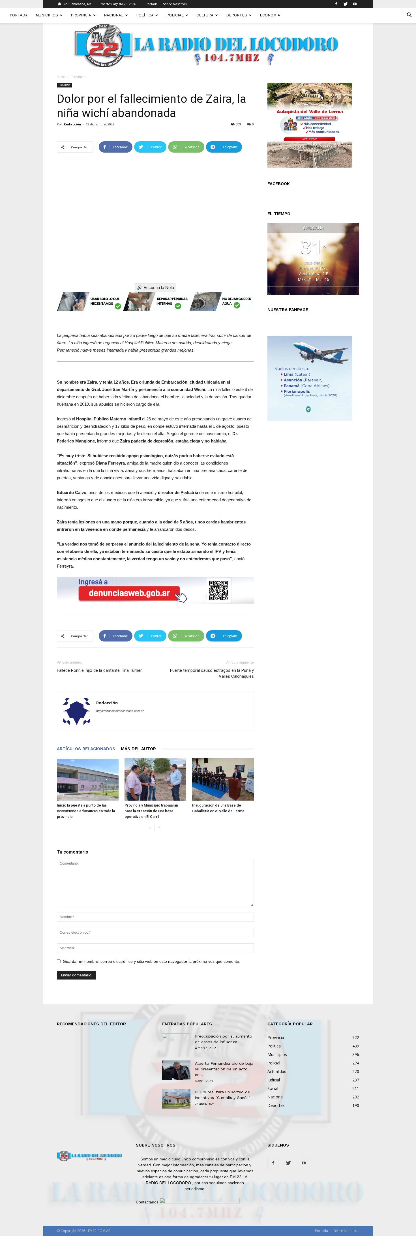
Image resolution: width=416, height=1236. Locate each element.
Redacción (72, 124)
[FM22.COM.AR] (208, 45)
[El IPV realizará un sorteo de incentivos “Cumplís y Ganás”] (176, 1099)
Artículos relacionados (86, 748)
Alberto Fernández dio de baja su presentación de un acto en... (224, 1069)
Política (145, 15)
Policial (175, 15)
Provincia (81, 15)
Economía (270, 15)
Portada (152, 4)
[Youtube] (355, 4)
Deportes (236, 15)
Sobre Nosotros (174, 4)
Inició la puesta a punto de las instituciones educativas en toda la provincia (86, 811)
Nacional (113, 15)
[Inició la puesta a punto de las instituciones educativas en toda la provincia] (88, 779)
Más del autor (138, 748)
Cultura (204, 15)
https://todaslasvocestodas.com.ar (120, 711)
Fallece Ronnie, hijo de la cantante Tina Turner (99, 670)
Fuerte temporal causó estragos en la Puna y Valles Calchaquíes (212, 673)
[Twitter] (345, 4)
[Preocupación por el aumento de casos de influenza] (176, 1043)
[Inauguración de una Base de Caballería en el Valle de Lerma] (223, 779)
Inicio (61, 76)
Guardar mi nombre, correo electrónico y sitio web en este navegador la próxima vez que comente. (151, 961)
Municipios (47, 15)
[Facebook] (336, 4)
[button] (409, 15)
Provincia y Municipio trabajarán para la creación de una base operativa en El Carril (151, 811)
